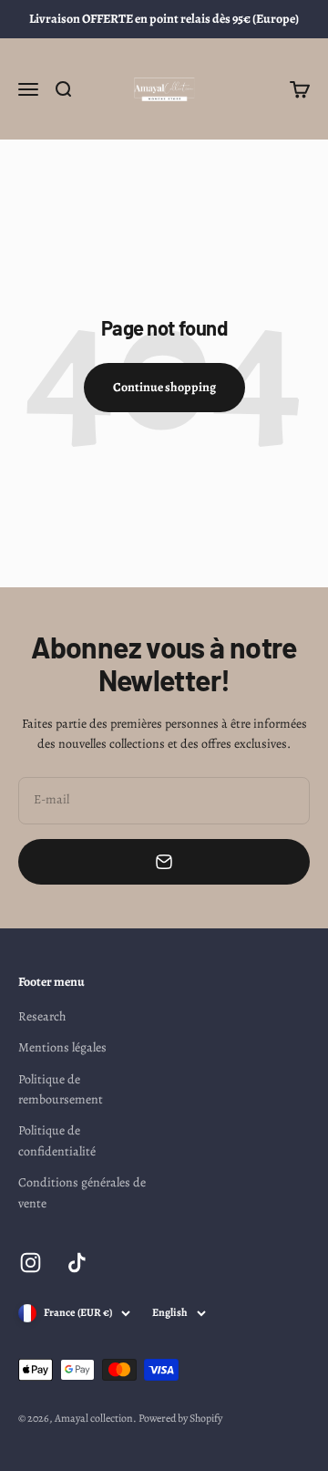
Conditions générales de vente (82, 1192)
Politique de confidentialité (57, 1140)
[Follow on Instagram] (30, 1262)
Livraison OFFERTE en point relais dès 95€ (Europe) (164, 18)
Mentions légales (62, 1047)
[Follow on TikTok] (77, 1262)
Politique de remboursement (60, 1089)
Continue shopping (164, 387)
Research (42, 1016)
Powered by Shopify (180, 1418)
